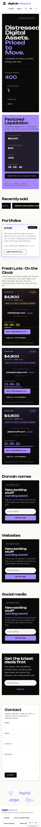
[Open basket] (25, 8)
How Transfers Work (21, 818)
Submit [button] (10, 775)
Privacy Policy (9, 823)
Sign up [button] (20, 689)
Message (9, 754)
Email (7, 733)
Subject (8, 744)
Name (7, 723)
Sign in (19, 8)
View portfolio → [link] (15, 252)
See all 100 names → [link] (17, 338)
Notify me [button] (20, 518)
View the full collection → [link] (22, 176)
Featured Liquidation (16, 121)
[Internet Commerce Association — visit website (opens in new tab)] (29, 800)
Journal (11, 8)
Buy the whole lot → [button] (17, 332)
